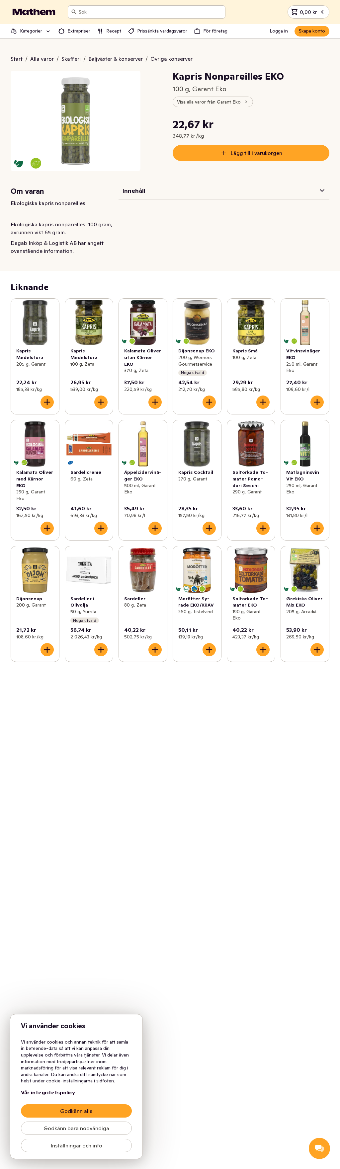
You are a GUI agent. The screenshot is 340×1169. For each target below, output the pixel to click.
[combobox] (150, 12)
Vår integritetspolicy (48, 1092)
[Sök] (74, 12)
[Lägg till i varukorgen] (47, 402)
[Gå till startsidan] (34, 12)
